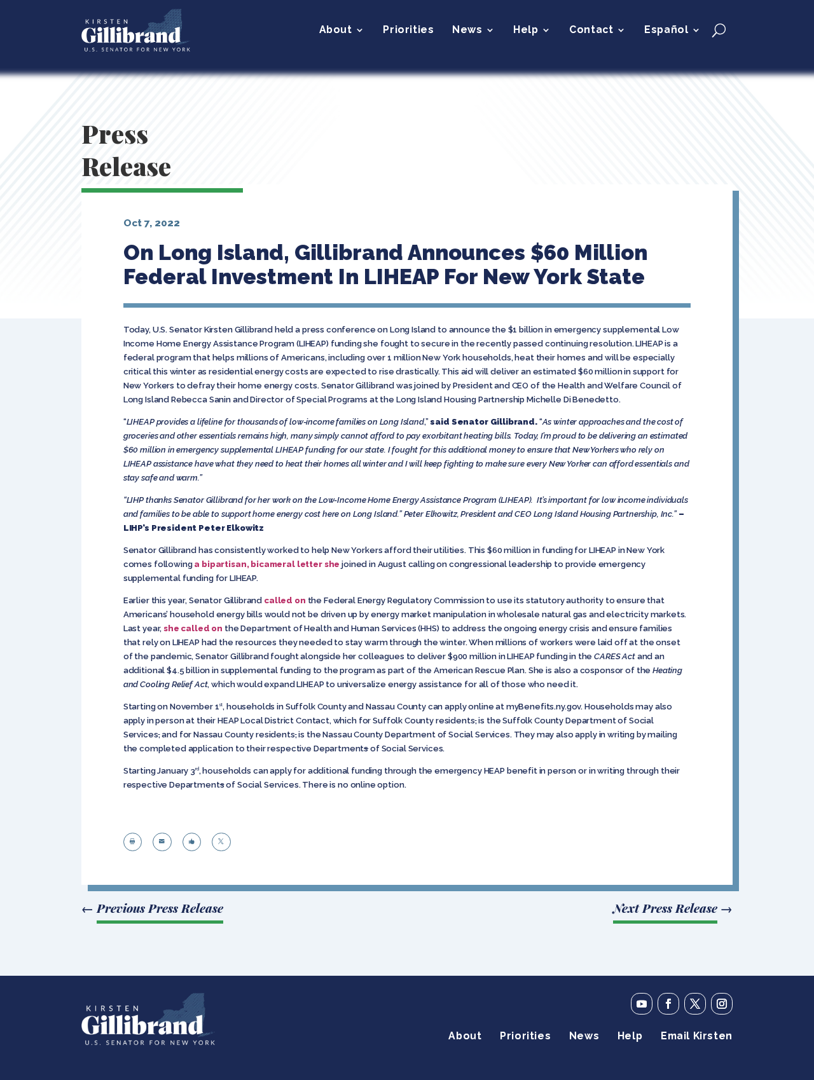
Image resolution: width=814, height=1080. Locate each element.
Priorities (408, 30)
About (335, 30)
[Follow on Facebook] (668, 1004)
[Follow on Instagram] (722, 1004)
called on (285, 600)
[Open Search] (719, 29)
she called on (193, 628)
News (467, 30)
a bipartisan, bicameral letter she (267, 564)
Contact (591, 30)
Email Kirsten (697, 1037)
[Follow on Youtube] (641, 1004)
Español (666, 30)
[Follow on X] (695, 1004)
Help (525, 30)
